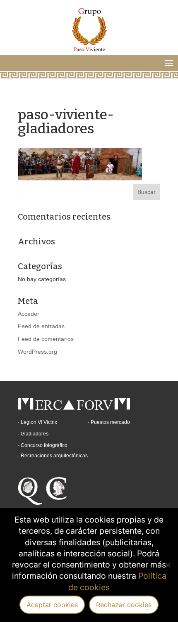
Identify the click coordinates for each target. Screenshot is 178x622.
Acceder (28, 313)
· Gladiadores (33, 434)
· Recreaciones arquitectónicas (53, 456)
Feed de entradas (41, 326)
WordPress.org (37, 351)
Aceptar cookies (52, 605)
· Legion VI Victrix (37, 422)
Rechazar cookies (124, 605)
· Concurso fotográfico (42, 445)
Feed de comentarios (46, 339)
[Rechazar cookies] (168, 565)
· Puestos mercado (109, 422)
